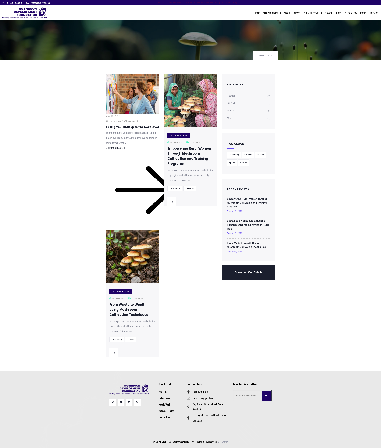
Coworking (111, 148)
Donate (328, 13)
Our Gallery (351, 13)
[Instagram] (137, 402)
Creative (190, 188)
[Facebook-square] (121, 402)
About (287, 13)
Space (131, 339)
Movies (231, 110)
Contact (373, 13)
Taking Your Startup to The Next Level (132, 127)
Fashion (231, 96)
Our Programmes (272, 13)
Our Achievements (313, 13)
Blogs (338, 13)
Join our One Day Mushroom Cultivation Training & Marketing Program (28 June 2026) (197, 3)
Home (257, 13)
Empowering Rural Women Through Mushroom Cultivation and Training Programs (247, 203)
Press (363, 13)
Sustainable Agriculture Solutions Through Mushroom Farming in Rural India (248, 225)
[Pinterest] (129, 402)
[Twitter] (112, 402)
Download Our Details (248, 272)
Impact (296, 13)
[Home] (24, 12)
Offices (260, 154)
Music (230, 118)
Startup (121, 148)
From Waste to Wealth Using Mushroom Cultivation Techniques (128, 309)
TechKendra (222, 442)
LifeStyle (231, 103)
